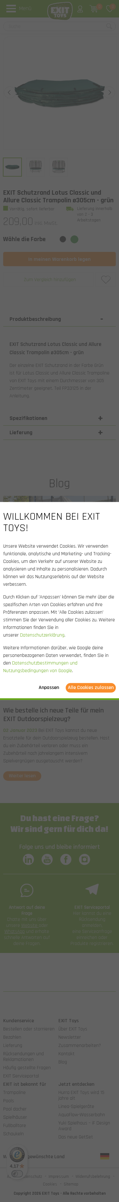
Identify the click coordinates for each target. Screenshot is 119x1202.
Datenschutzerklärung (42, 635)
